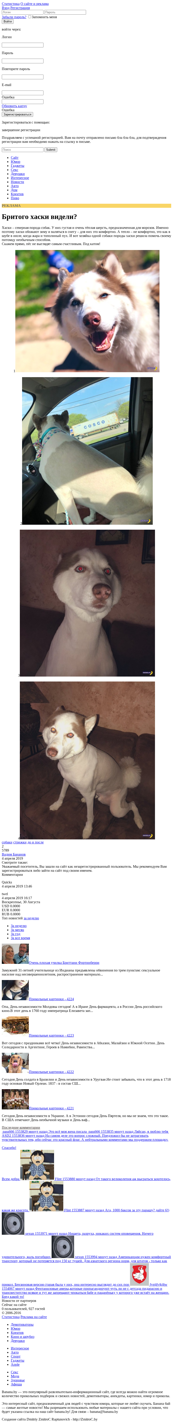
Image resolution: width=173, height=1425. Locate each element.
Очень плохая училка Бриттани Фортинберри (64, 963)
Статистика (11, 4)
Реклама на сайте (33, 1317)
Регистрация (20, 8)
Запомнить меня (44, 17)
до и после (35, 842)
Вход (5, 8)
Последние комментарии (21, 1127)
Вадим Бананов (14, 854)
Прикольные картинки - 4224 (51, 999)
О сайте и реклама (34, 4)
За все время (20, 938)
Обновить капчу (14, 106)
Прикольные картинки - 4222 (51, 1072)
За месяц (17, 930)
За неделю (19, 926)
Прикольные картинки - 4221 (51, 1108)
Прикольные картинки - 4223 (51, 1035)
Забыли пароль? (14, 17)
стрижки (20, 842)
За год (15, 934)
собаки (7, 842)
